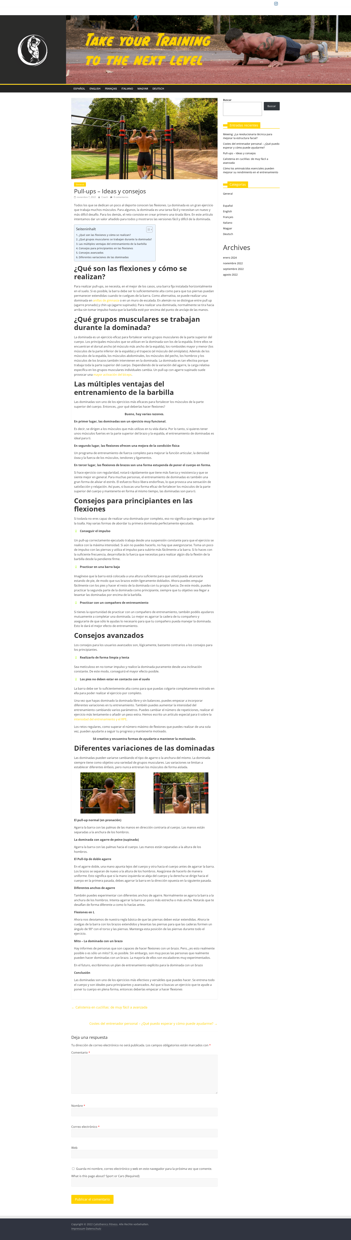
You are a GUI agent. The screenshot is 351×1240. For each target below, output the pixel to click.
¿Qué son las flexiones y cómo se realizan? (105, 235)
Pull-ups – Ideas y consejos (239, 153)
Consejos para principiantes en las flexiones (106, 248)
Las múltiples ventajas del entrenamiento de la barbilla (113, 244)
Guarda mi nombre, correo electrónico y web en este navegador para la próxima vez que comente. (144, 1169)
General (80, 184)
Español (79, 88)
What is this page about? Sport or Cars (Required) (105, 1176)
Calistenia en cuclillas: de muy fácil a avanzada (109, 1007)
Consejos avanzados (91, 252)
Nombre (78, 1106)
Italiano (127, 88)
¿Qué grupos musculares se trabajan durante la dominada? (115, 239)
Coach (104, 197)
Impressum (78, 1228)
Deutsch (158, 88)
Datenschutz (93, 1228)
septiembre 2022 (233, 269)
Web (74, 1148)
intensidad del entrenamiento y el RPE (100, 719)
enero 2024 (230, 257)
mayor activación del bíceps (112, 375)
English (95, 88)
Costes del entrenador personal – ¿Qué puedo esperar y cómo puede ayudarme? (153, 1023)
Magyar (142, 88)
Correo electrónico (85, 1127)
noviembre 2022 (233, 263)
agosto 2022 (230, 274)
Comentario (80, 1053)
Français (111, 88)
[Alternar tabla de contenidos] (148, 229)
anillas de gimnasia (106, 300)
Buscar (227, 100)
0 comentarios (120, 197)
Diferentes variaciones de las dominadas (104, 257)
